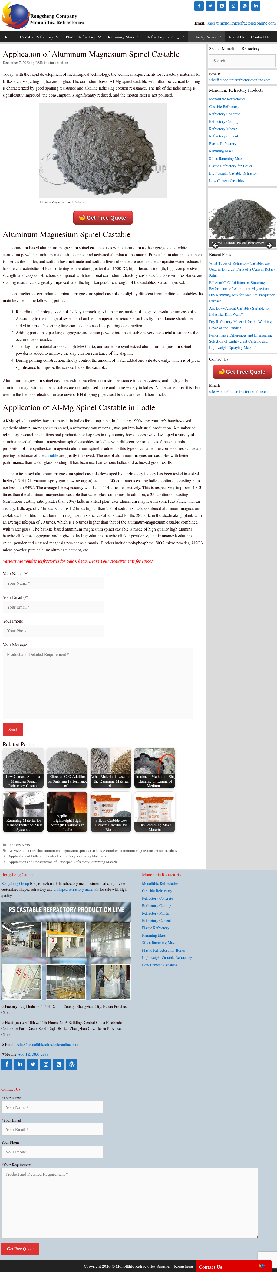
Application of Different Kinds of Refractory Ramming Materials (57, 856)
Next (269, 246)
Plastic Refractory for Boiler (230, 165)
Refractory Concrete (224, 113)
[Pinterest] (221, 6)
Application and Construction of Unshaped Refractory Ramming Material (63, 861)
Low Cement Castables (226, 180)
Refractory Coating (163, 37)
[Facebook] (199, 6)
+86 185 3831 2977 (33, 1054)
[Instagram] (233, 6)
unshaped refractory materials (76, 889)
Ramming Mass (121, 37)
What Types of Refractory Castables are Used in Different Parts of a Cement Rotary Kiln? (242, 269)
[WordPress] (244, 6)
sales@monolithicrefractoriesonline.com (241, 23)
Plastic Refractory (80, 37)
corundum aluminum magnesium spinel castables (140, 850)
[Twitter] (210, 6)
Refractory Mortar (223, 128)
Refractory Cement (223, 136)
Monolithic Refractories (227, 98)
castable (51, 455)
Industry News (203, 37)
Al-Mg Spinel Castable (25, 850)
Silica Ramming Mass (225, 158)
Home (8, 37)
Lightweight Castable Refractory (234, 173)
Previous (216, 246)
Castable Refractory (36, 37)
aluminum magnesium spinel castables (73, 850)
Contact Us (260, 37)
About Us (236, 37)
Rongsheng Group (15, 883)
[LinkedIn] (255, 6)
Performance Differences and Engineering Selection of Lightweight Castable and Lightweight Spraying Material (241, 341)
